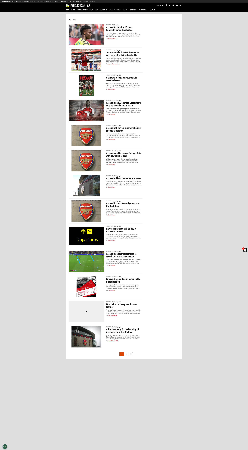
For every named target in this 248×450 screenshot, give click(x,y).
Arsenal (109, 24)
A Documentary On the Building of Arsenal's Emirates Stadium (122, 330)
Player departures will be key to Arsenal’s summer (121, 230)
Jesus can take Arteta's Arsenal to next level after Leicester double (122, 54)
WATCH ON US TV (101, 10)
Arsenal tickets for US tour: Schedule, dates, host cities (119, 28)
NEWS (73, 10)
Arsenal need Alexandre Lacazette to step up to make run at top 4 (123, 104)
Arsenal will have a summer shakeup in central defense (123, 129)
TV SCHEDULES (115, 10)
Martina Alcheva (113, 39)
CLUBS (125, 10)
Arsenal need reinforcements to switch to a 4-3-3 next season (121, 255)
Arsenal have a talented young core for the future (123, 205)
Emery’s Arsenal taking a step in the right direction (123, 280)
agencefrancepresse (114, 64)
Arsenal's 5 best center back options (123, 178)
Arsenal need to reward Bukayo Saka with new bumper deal (123, 154)
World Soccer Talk (113, 341)
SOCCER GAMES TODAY (85, 10)
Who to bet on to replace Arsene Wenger (121, 305)
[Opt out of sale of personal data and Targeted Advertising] (5, 446)
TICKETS (152, 10)
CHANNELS (143, 10)
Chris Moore (111, 89)
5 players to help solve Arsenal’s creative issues (121, 79)
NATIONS (133, 10)
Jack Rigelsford (112, 316)
